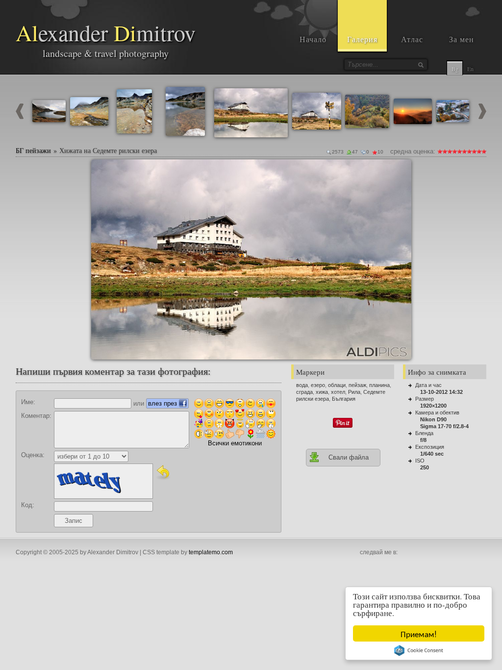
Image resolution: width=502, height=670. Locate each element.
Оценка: (33, 455)
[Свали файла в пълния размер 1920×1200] (400, 171)
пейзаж (357, 385)
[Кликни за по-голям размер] (102, 171)
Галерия (362, 39)
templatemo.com (211, 552)
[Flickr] (459, 553)
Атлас (412, 39)
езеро (318, 385)
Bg (455, 69)
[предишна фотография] (20, 117)
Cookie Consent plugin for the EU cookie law (418, 650)
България (343, 399)
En (470, 69)
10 (483, 151)
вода (302, 385)
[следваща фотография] (482, 117)
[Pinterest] (437, 553)
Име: (28, 402)
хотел (338, 392)
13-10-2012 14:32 (441, 392)
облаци (337, 385)
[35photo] (480, 553)
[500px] (470, 553)
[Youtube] (426, 553)
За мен (461, 39)
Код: (27, 505)
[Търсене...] (421, 65)
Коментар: (36, 415)
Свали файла (348, 457)
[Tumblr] (448, 553)
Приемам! (419, 633)
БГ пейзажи (33, 150)
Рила (354, 392)
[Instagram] (416, 553)
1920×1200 (433, 406)
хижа (322, 392)
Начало (313, 39)
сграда (304, 392)
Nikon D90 (433, 419)
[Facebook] (405, 553)
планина (379, 385)
